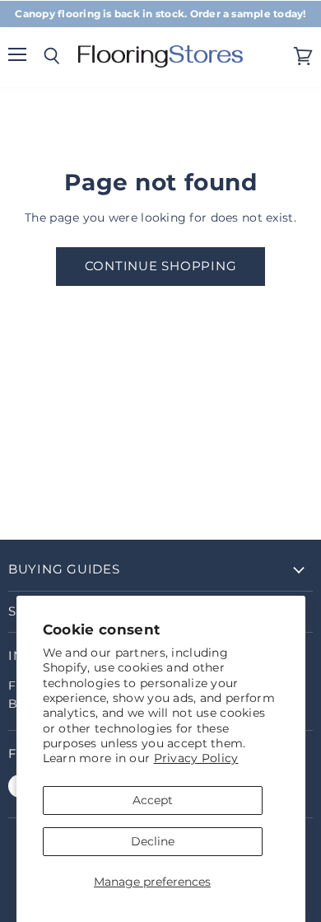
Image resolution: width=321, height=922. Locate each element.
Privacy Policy (196, 758)
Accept (153, 800)
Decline (152, 841)
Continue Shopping (161, 266)
